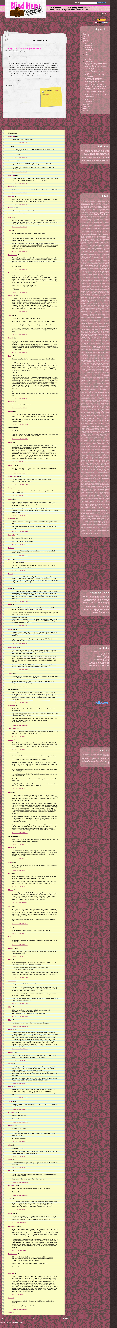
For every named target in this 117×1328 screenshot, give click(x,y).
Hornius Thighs (98, 328)
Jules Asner (100, 358)
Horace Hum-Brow (89, 328)
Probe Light (88, 445)
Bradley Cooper (92, 228)
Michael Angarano (85, 400)
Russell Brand (105, 460)
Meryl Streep (106, 398)
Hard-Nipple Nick (95, 318)
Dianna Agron (105, 283)
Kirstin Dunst (95, 370)
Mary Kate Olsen (92, 391)
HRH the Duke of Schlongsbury (89, 329)
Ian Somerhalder (105, 331)
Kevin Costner (84, 367)
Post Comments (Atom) (16, 1322)
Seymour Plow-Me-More (102, 478)
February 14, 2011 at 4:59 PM (20, 844)
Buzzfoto (87, 240)
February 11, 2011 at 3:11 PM (19, 172)
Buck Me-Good (99, 236)
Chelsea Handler (91, 249)
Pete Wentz (88, 434)
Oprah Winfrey (85, 426)
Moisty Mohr (93, 409)
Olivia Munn (89, 425)
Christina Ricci (100, 254)
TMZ (87, 510)
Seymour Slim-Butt (85, 480)
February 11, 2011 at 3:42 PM (19, 193)
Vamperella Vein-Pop (95, 519)
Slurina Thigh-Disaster (98, 489)
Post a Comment (12, 1312)
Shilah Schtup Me (104, 484)
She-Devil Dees (96, 481)
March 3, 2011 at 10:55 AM (19, 1222)
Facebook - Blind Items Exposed (98, 663)
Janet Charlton (89, 338)
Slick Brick (94, 487)
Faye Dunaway (96, 305)
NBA (92, 415)
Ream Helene (105, 449)
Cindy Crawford (85, 259)
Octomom (91, 423)
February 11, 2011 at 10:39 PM (20, 424)
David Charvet (96, 274)
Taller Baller (102, 504)
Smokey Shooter (105, 490)
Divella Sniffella (91, 286)
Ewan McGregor (104, 300)
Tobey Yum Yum (92, 510)
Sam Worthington (85, 466)
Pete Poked (103, 432)
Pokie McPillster (105, 435)
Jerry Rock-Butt (93, 346)
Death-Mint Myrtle (97, 277)
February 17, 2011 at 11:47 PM (20, 1122)
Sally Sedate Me (97, 464)
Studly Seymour (99, 501)
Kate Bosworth (105, 361)
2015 (84, 35)
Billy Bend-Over (85, 223)
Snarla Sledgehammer (87, 492)
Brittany (10, 1086)
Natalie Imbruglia (90, 412)
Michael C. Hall (88, 401)
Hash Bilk (106, 322)
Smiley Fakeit (97, 490)
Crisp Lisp (88, 266)
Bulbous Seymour (95, 237)
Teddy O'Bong (87, 507)
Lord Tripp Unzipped (100, 381)
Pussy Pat (106, 446)
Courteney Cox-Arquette (87, 263)
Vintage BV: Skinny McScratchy (94, 84)
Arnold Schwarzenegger (92, 210)
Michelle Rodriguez (91, 404)
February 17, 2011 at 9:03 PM (20, 1109)
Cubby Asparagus (91, 268)
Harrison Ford (99, 320)
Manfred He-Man (97, 386)
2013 (84, 38)
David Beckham (100, 272)
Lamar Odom (84, 375)
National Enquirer (98, 414)
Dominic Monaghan (104, 286)
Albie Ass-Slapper (101, 201)
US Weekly (97, 518)
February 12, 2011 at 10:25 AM (20, 484)
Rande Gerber (98, 449)
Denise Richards (89, 280)
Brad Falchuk (105, 227)
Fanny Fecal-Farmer (91, 303)
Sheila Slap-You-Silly (96, 483)
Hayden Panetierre (99, 323)
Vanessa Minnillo (97, 521)
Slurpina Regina (90, 490)
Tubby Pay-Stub (85, 516)
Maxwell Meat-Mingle (95, 395)
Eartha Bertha (90, 294)
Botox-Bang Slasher (96, 227)
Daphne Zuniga (94, 269)
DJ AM (97, 286)
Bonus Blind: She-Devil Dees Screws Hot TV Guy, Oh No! (95, 64)
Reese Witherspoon (97, 451)
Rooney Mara (95, 458)
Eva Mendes (90, 300)
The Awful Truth (104, 653)
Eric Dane (103, 298)
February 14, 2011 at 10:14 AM (20, 585)
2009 (84, 106)
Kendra (10, 411)
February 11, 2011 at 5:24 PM (19, 352)
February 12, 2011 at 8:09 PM (20, 495)
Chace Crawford (99, 247)
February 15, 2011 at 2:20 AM (20, 956)
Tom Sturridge (90, 512)
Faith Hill (94, 301)
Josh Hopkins (93, 357)
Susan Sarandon (85, 504)
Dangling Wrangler (85, 269)
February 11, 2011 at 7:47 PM (19, 408)
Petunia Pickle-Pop (104, 434)
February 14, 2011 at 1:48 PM (20, 749)
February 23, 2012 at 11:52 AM (20, 1309)
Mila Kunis (88, 406)
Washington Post (92, 525)
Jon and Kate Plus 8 (102, 354)
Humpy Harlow (90, 331)
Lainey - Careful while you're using (23, 48)
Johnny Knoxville (92, 354)
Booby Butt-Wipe (104, 225)
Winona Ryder (88, 531)
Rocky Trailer (88, 458)
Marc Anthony (105, 386)
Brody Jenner (105, 233)
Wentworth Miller (88, 527)
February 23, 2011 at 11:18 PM (20, 1182)
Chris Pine (84, 253)
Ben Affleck (93, 221)
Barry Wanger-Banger (86, 219)
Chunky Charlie (95, 257)
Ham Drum (87, 318)
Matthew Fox (84, 394)
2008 (84, 108)
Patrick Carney (91, 429)
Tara (9, 906)
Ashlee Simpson (104, 210)
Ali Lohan (96, 204)
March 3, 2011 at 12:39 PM (19, 1250)
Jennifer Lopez (85, 343)
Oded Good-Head (100, 423)
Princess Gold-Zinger (103, 442)
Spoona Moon (105, 495)
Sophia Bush (84, 495)
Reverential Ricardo (99, 452)
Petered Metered (95, 434)
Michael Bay (102, 400)
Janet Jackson (97, 338)
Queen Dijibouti (85, 448)
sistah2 (10, 1101)
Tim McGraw (102, 509)
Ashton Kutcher (99, 212)
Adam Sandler (87, 201)
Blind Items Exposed (25, 9)
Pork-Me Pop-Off (101, 437)
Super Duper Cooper (103, 503)
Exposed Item (86, 302)
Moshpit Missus (13, 476)
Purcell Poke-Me (93, 446)
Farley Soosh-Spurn (101, 303)
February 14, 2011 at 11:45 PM (20, 902)
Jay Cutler (87, 341)
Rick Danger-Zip (88, 454)
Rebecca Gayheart (85, 451)
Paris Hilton (93, 428)
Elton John (102, 297)
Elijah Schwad (84, 295)
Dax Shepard (101, 275)
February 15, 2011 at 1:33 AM (20, 945)
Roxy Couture (90, 460)
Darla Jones (88, 271)
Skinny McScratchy (86, 487)
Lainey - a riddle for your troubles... (95, 98)
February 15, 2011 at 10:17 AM (20, 977)
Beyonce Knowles (98, 222)
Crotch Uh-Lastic (97, 266)
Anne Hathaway (101, 209)
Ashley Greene (84, 212)
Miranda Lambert (87, 407)
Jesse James (102, 346)
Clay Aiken (101, 259)
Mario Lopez (93, 389)
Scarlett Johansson (86, 472)
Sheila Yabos (87, 484)
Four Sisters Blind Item (99, 308)
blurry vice (11, 136)
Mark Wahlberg (101, 389)
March (87, 60)
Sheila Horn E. (105, 481)
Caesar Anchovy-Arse (97, 240)
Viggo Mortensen (91, 524)
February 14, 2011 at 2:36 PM (20, 788)
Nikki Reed (97, 422)
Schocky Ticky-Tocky (89, 475)
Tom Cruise (105, 510)
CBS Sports (84, 246)
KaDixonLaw (12, 255)
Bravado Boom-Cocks (86, 230)
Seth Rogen (91, 478)
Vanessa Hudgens (88, 521)
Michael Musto (105, 401)
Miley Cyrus (95, 406)
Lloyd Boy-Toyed (89, 382)
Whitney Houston (85, 528)
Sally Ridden (90, 464)
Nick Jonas (88, 420)
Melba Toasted (100, 397)
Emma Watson (96, 298)
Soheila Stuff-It (105, 493)
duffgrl (10, 217)
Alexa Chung (105, 203)
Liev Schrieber (92, 378)
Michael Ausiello (94, 400)
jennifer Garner (104, 342)
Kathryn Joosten (94, 363)
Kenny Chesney (97, 366)
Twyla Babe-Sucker (99, 516)
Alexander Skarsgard (87, 204)
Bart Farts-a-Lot (97, 219)
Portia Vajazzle (89, 438)
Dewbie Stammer (98, 282)
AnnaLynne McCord (91, 209)
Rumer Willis (98, 460)
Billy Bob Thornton (93, 223)
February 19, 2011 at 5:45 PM (20, 1141)
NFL (105, 418)
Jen (9, 146)
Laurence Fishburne (94, 375)
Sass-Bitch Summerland (87, 470)
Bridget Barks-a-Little (90, 231)
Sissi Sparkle (106, 486)
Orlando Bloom (94, 426)
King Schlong (105, 369)
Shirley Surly (84, 486)
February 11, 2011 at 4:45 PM (19, 311)
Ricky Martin (105, 454)
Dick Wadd (84, 285)
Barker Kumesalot (85, 217)
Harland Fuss (84, 320)
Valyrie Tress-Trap (85, 519)
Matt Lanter (88, 392)
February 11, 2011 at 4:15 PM (19, 227)
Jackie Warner (89, 334)
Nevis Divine (85, 417)
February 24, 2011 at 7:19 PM (20, 1209)
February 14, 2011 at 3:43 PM (20, 833)
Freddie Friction (91, 309)
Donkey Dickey (95, 288)
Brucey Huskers (92, 236)
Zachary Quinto (96, 533)
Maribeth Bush (105, 388)
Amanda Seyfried (91, 206)
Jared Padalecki (85, 340)
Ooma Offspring (104, 425)
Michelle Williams (101, 404)
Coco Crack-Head (89, 260)
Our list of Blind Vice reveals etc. (98, 652)
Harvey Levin (89, 322)
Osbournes (102, 426)
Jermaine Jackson (101, 344)
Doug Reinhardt (93, 289)
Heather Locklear (89, 325)
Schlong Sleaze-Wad (86, 473)
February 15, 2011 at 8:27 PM (20, 1097)
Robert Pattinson (86, 457)
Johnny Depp (84, 354)
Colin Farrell (97, 260)
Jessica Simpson (104, 348)
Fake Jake (100, 301)
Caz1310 (11, 196)
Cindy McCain (94, 259)
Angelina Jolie (101, 207)
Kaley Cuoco (96, 361)
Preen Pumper (88, 440)
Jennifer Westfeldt (95, 343)
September (88, 49)
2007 (84, 110)
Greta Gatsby (101, 315)
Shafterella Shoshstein (97, 480)
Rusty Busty (89, 461)
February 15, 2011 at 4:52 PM (20, 1083)
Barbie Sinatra (105, 216)
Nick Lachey (95, 420)
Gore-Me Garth (93, 315)
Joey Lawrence (88, 352)
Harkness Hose (105, 318)
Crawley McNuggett (99, 263)
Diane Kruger (92, 283)
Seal (102, 475)
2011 (84, 42)
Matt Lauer (94, 392)
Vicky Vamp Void (100, 522)
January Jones (105, 338)
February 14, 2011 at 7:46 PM (20, 870)
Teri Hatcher (95, 507)
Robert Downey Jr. (91, 455)
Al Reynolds (94, 201)
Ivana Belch (101, 332)
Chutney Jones (104, 257)
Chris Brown (98, 251)
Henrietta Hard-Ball (85, 326)
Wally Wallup (84, 525)
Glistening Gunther (97, 314)
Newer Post (3, 1318)
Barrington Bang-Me (96, 217)
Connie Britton (105, 260)
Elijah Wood (92, 295)
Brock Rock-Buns (98, 233)
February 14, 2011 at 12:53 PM (20, 725)
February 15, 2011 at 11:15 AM (20, 1016)
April (86, 58)
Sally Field (103, 463)
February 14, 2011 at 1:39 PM (20, 736)
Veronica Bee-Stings (90, 522)
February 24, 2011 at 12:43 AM (20, 1195)
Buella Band (87, 237)
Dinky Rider (84, 286)
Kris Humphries (104, 370)
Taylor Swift (89, 506)
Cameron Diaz (99, 242)
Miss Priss (87, 409)
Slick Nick (99, 487)
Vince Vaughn (98, 524)
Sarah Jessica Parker (102, 468)
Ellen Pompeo (94, 297)
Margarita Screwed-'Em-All (87, 388)
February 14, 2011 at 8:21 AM (20, 570)
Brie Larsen (100, 231)
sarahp (10, 740)
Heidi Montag (105, 325)
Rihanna (83, 455)
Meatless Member (85, 397)
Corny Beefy (106, 262)
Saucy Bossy (105, 471)
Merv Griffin (99, 398)
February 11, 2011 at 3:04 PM (19, 157)
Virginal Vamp (105, 524)
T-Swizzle (11, 1298)
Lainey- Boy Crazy (90, 70)
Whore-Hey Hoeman (95, 528)
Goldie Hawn (86, 315)
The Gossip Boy (85, 509)
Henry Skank (94, 326)
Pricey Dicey (102, 440)
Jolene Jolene (12, 647)
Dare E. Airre (102, 269)
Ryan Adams (96, 461)
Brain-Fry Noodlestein (103, 228)
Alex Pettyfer (89, 203)
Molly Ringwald (100, 409)
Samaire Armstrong (95, 466)
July (86, 52)
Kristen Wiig (94, 372)
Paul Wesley (98, 429)
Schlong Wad (94, 473)
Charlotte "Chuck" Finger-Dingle (94, 248)
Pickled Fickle (84, 435)
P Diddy (107, 426)
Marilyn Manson (85, 389)
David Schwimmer (85, 275)
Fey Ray (107, 306)
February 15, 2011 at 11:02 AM (20, 1003)
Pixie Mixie (98, 435)
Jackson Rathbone (98, 334)
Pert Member (98, 432)
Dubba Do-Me (84, 292)
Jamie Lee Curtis (98, 337)
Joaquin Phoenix (95, 351)
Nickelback (101, 420)
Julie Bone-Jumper (86, 360)
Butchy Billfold (84, 239)
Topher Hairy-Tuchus (87, 513)
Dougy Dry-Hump (101, 289)
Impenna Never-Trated (90, 332)
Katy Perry (95, 364)
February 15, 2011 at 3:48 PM (20, 1060)
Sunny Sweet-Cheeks (91, 502)
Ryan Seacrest (96, 463)
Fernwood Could (91, 306)
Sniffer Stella (99, 492)
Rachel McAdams (104, 448)
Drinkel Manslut (95, 291)
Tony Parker (97, 512)
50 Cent (83, 200)
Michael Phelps (85, 403)
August (87, 51)
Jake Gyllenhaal (89, 335)
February (88, 61)
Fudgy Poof (91, 311)
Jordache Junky (96, 355)
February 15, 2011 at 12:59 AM (20, 924)
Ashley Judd (92, 212)
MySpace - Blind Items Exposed (99, 665)
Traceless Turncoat (100, 513)
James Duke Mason (100, 335)
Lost (88, 383)
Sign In (104, 13)
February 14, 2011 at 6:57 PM (20, 859)
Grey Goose (87, 317)
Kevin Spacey (92, 367)
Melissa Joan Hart (90, 398)
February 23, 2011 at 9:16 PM (20, 1167)
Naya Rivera (87, 415)
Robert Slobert (95, 457)
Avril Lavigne (90, 214)
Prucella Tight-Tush (96, 445)
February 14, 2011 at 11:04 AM (20, 625)
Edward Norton (98, 294)
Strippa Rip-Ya (104, 500)
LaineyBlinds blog (103, 656)
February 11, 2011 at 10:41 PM (20, 439)
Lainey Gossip (104, 655)
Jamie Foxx (89, 337)
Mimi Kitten (102, 406)
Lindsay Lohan (86, 380)
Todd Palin (99, 510)
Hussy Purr (97, 331)
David (10, 873)
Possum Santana (98, 438)
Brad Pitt (84, 228)
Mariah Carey (98, 388)
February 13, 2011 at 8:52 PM (20, 544)
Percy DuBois (101, 431)
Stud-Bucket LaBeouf (87, 501)
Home (34, 1318)
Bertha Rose (90, 222)
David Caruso (89, 274)
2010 (84, 105)
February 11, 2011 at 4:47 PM (19, 334)
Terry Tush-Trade (104, 507)
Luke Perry (97, 385)
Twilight (91, 516)
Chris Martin (105, 251)
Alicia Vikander (102, 204)
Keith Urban (101, 364)
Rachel (10, 338)
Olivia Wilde (96, 425)
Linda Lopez (105, 378)
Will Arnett (103, 530)
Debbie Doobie (105, 277)
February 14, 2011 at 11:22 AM (20, 643)
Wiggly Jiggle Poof (88, 530)
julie (9, 356)
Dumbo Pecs (92, 292)
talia (9, 559)
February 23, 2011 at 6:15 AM (20, 1156)
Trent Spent (96, 515)
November (88, 45)
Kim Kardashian (97, 369)
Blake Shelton (88, 225)
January (87, 103)
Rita (9, 604)
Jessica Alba (88, 348)
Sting (104, 498)
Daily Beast (99, 268)
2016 (84, 33)
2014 (84, 36)
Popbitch (94, 437)
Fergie (102, 305)
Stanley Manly (88, 496)
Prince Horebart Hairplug (91, 442)
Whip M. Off (96, 527)
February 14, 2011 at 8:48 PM (20, 886)
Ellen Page (87, 297)
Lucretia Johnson (89, 385)
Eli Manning (106, 294)
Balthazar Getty (88, 216)
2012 (84, 40)
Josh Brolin (87, 357)
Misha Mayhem (102, 407)
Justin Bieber (96, 360)
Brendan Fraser (97, 230)
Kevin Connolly (105, 366)
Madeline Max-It (105, 385)
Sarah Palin (95, 469)
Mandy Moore (89, 386)
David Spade (94, 275)
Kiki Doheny (90, 369)
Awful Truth (99, 214)
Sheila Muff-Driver (85, 483)
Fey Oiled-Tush (100, 306)
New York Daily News (102, 417)
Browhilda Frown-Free (98, 234)
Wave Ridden (101, 525)
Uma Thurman (90, 518)
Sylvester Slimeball (94, 504)
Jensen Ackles (105, 343)
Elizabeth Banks (100, 295)
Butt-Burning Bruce (93, 239)
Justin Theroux (105, 360)
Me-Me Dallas (105, 395)
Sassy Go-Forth (97, 470)
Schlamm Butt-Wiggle (96, 472)
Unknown (11, 187)
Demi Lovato (102, 278)
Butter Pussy (102, 239)
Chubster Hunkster (99, 256)
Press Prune (96, 440)
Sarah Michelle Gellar (86, 469)
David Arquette (90, 272)
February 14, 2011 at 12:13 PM (20, 686)
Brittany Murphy (89, 233)
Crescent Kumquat (99, 265)
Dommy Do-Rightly (86, 288)
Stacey (10, 488)
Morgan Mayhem (100, 411)
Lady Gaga (100, 374)
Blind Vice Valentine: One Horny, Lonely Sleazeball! (94, 82)
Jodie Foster (103, 351)
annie (10, 499)
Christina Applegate (91, 254)
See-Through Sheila (94, 477)
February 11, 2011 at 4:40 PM (19, 292)
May (86, 56)
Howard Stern (105, 328)
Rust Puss (83, 461)
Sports (82, 496)
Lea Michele (105, 375)
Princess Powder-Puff (86, 443)
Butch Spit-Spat (105, 237)
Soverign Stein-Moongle (95, 495)
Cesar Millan (91, 246)
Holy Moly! (105, 658)
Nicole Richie (90, 422)
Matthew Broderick (103, 392)
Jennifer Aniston (95, 342)
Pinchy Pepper (91, 435)
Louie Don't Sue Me (96, 383)
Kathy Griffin (102, 363)
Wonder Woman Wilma (99, 531)
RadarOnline (91, 449)
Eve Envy (97, 300)
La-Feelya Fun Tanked (91, 374)
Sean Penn (106, 475)
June (86, 54)
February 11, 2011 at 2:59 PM (19, 142)
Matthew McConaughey (94, 394)
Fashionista (90, 305)
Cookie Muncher (98, 262)
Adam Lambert (90, 200)
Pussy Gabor (101, 446)
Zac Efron (89, 533)
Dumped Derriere (101, 292)
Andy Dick (94, 207)
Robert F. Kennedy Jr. (103, 455)
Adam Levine (97, 200)
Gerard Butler (90, 312)
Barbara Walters (97, 216)
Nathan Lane (89, 413)
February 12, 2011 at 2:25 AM (20, 461)
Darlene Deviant (95, 271)
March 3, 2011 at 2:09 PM (19, 1270)
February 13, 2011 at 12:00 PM (20, 531)
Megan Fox (93, 397)
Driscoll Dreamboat (104, 291)
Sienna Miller (91, 486)
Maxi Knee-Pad (85, 395)
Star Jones (94, 496)
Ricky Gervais (97, 454)
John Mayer (96, 352)
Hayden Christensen (87, 323)
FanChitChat (105, 660)
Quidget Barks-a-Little (94, 448)
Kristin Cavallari (102, 372)
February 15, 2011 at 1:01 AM (20, 933)
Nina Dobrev (103, 422)
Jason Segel (101, 340)
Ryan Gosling (102, 461)
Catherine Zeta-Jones (103, 245)
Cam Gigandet (90, 242)
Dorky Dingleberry (104, 288)
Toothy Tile (105, 512)
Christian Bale (99, 253)
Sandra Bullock (85, 467)
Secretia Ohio (85, 477)
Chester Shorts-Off (100, 250)
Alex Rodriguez (97, 203)
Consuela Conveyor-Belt (87, 262)
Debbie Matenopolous (86, 278)
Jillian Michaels (96, 349)
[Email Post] (42, 91)
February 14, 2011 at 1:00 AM (20, 555)
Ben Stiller (100, 220)
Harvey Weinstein (98, 322)
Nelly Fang (106, 415)
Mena (10, 862)
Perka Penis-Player (89, 432)
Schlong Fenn (105, 472)
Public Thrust (105, 445)
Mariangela (11, 518)
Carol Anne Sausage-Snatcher (97, 243)
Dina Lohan (98, 285)
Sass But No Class (104, 469)
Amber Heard (99, 206)
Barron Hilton (105, 217)
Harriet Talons (92, 320)
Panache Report (85, 428)
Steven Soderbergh (98, 498)
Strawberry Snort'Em (94, 499)
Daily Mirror (105, 268)
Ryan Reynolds (89, 463)
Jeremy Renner (92, 344)
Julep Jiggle (94, 358)
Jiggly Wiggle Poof (86, 349)
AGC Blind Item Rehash (101, 659)
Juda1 (10, 230)
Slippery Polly (88, 489)
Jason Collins (93, 340)
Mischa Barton (95, 407)
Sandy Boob (92, 467)
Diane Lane (98, 283)
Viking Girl (11, 295)
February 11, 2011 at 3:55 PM (19, 204)
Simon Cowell (99, 486)
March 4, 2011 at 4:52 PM (19, 1294)
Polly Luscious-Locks (86, 437)
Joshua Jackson (101, 357)
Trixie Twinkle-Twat (104, 515)
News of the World (98, 418)
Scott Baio (97, 475)
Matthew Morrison (104, 394)
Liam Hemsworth (104, 377)
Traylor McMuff (89, 515)
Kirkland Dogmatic (86, 370)
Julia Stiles (106, 358)
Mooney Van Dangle (89, 410)
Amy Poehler (106, 206)
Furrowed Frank (99, 311)
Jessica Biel (95, 348)
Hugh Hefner (102, 329)
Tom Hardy (83, 512)
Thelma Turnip (95, 509)
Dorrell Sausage (85, 289)
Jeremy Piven (84, 344)
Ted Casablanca (98, 506)
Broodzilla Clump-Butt (86, 234)
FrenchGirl (11, 208)
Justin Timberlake (86, 361)
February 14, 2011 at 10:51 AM (20, 601)
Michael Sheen (100, 403)
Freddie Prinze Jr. (100, 309)
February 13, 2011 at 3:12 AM (20, 515)
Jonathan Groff (88, 355)
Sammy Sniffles (105, 466)
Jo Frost (88, 351)
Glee (90, 314)
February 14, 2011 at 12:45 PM (20, 702)
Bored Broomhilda (85, 227)
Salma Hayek (105, 464)
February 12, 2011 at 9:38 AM (20, 473)
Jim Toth (102, 349)
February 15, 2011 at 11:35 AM (20, 1026)
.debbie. (10, 629)
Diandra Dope (84, 283)
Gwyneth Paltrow (101, 317)
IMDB (82, 332)
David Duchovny (105, 274)
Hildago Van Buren (101, 326)
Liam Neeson (84, 378)
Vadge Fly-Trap (105, 518)
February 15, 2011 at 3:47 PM (20, 1049)
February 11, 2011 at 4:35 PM (19, 269)
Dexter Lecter (105, 282)
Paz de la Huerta (85, 431)
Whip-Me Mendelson (104, 527)
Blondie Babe (96, 225)
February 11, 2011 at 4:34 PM (19, 251)
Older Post (66, 1318)
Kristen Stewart (85, 372)
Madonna (83, 386)
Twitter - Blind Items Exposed (99, 662)
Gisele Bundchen (99, 312)
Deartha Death (88, 277)
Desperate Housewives (99, 280)
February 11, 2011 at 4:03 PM (19, 214)
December (88, 43)
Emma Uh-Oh (89, 298)
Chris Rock (91, 253)
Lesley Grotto (96, 377)
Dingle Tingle (105, 285)
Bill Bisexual (106, 222)
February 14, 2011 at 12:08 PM (20, 669)
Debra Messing (95, 278)
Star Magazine (101, 496)
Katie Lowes (88, 364)
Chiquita (91, 251)
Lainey (47, 94)
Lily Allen (99, 378)
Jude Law (88, 358)
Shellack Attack (95, 484)
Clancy (10, 442)
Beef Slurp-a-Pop (85, 220)
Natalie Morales (100, 412)
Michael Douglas (97, 401)
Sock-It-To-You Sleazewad (94, 493)
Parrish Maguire (102, 428)
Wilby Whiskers (97, 530)
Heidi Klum (98, 325)
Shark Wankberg (88, 481)
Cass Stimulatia (94, 245)
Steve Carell (90, 498)
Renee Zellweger (89, 452)
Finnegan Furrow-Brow (87, 308)
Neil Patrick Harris (98, 415)
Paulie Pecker (105, 429)
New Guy (91, 417)
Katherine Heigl (85, 363)
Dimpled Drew (91, 285)
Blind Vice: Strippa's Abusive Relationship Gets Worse (93, 78)
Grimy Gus (93, 317)
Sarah (10, 673)
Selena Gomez (102, 477)
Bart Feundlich (105, 219)
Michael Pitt (93, 403)
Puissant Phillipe (85, 446)
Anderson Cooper (86, 207)
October (87, 47)
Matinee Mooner (102, 391)
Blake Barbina (102, 223)
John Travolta (105, 352)
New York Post (87, 418)
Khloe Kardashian (100, 367)
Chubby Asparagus (89, 256)
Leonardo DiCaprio (86, 377)
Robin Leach (102, 457)
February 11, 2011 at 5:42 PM (19, 398)
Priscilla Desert (97, 443)
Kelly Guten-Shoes (88, 366)
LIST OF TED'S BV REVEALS (99, 380)
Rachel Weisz (84, 449)
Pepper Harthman (94, 431)
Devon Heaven (90, 282)
